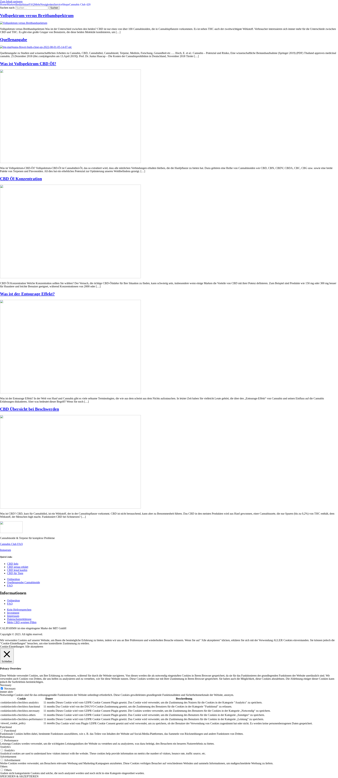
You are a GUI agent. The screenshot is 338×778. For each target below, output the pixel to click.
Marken (11, 4)
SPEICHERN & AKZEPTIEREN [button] (19, 776)
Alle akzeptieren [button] (34, 646)
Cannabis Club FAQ (11, 544)
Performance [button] (7, 736)
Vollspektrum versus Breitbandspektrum (37, 15)
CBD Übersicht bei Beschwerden (29, 409)
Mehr (37, 4)
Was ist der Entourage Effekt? (27, 294)
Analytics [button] (5, 746)
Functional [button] (6, 727)
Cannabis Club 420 (79, 4)
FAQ (31, 4)
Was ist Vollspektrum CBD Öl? (28, 63)
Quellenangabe (13, 39)
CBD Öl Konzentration (21, 178)
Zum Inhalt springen (11, 1)
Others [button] (3, 766)
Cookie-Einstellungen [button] (12, 646)
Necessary (10, 688)
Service (58, 4)
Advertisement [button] (8, 756)
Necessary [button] (5, 685)
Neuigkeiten (47, 4)
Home (3, 4)
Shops (65, 4)
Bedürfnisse (22, 4)
